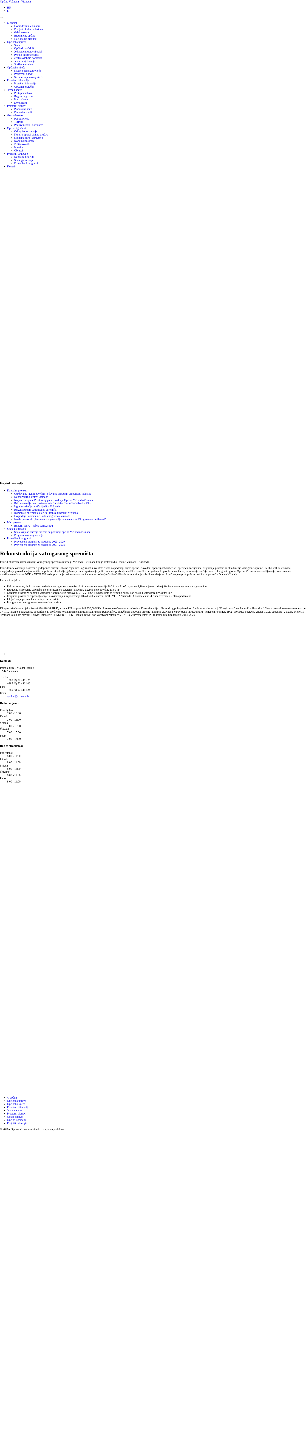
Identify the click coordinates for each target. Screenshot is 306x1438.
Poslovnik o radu (23, 73)
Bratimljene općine (24, 35)
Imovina (18, 147)
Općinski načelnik (24, 48)
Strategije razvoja (23, 160)
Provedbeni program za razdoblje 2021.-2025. (40, 544)
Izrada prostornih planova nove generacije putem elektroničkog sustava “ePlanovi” (60, 519)
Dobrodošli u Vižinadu (27, 25)
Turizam (18, 121)
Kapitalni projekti (24, 156)
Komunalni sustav (24, 140)
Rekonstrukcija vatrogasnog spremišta (35, 509)
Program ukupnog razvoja (28, 535)
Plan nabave (21, 99)
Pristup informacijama (26, 54)
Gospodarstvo (15, 115)
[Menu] (1, 17)
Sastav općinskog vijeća (27, 70)
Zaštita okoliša (22, 144)
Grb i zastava (21, 32)
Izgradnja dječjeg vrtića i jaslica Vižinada (37, 506)
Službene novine (23, 64)
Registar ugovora (23, 96)
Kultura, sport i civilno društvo (31, 134)
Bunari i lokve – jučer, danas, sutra (33, 525)
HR (9, 7)
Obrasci (18, 150)
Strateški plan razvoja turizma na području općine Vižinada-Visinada (52, 531)
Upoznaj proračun (24, 86)
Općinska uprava (16, 41)
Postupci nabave (23, 93)
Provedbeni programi (26, 163)
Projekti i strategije (17, 153)
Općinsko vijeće (16, 67)
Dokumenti (20, 102)
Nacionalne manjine (25, 38)
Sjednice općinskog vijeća (28, 77)
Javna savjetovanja (24, 61)
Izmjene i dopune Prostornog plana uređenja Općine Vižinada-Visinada (54, 500)
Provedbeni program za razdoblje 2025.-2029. (40, 541)
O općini (12, 22)
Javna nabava (14, 89)
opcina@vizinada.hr (18, 696)
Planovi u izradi (23, 112)
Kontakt (11, 166)
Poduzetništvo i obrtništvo (28, 124)
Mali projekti (14, 522)
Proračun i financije (18, 80)
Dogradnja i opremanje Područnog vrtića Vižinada (42, 516)
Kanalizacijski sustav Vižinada (31, 496)
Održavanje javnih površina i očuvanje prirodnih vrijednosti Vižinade (52, 493)
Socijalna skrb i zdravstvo (28, 137)
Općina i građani (16, 128)
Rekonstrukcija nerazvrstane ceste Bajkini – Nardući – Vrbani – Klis (52, 503)
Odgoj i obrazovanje (25, 131)
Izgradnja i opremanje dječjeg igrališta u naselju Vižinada (46, 512)
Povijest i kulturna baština (28, 29)
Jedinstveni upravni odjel (28, 51)
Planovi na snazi (23, 108)
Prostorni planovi (16, 105)
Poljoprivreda (21, 118)
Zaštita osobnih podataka (28, 57)
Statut (17, 45)
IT (8, 10)
